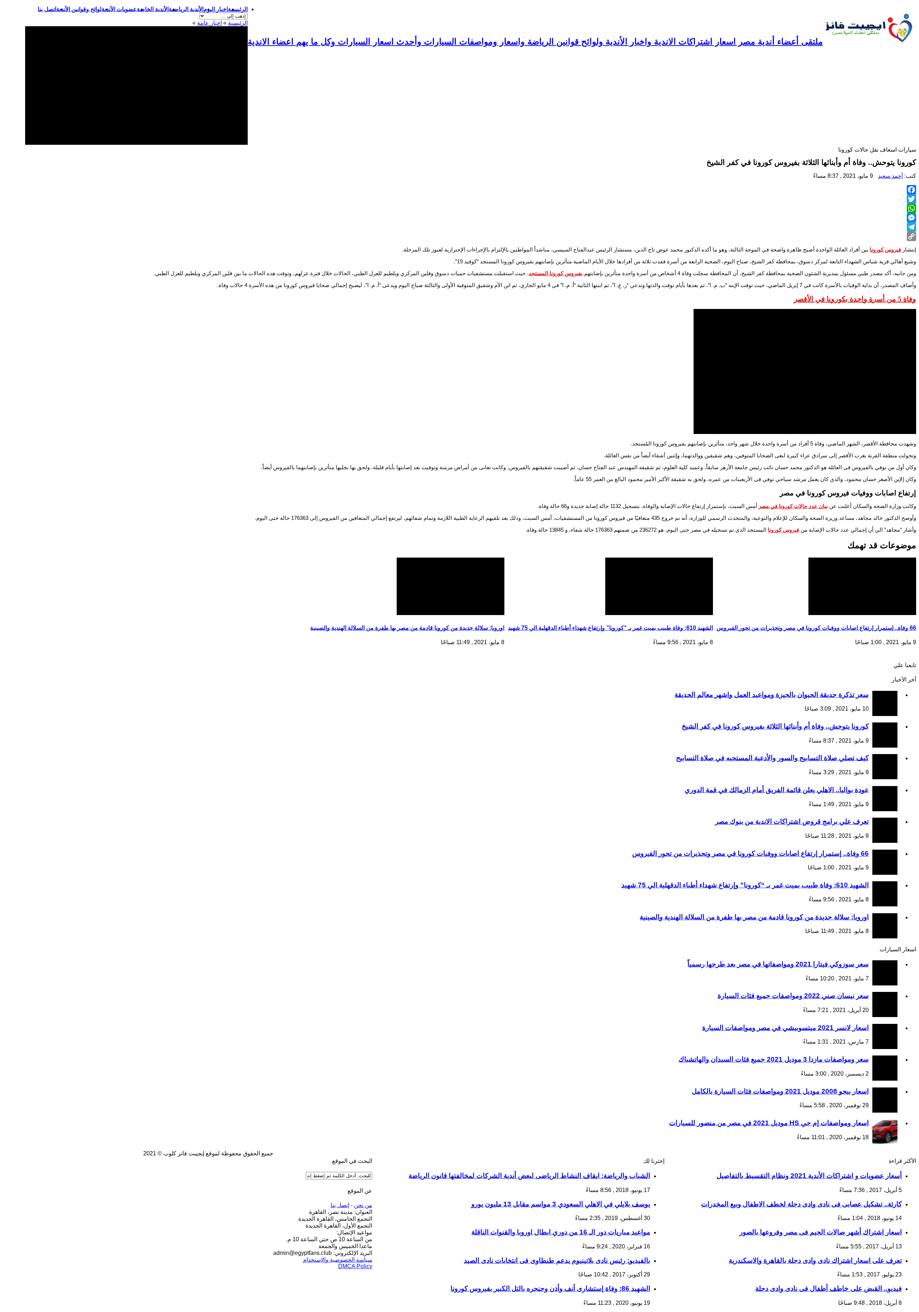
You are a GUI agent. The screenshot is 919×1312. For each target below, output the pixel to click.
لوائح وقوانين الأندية (79, 9)
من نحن (363, 1205)
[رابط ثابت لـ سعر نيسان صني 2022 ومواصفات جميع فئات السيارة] (884, 1015)
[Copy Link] (459, 236)
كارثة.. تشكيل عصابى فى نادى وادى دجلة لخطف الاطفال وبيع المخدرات (801, 1204)
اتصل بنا (47, 9)
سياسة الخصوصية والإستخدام (337, 1260)
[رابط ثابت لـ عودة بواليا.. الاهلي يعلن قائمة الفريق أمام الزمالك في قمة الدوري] (884, 809)
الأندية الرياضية (186, 9)
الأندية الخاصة (153, 9)
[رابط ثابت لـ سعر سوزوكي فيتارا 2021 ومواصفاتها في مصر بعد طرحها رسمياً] (884, 983)
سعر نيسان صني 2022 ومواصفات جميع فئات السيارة (793, 995)
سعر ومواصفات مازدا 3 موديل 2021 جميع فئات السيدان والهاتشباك (773, 1059)
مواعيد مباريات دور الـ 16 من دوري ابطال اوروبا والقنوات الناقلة (560, 1232)
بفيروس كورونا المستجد (556, 273)
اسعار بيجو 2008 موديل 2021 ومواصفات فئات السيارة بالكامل (780, 1091)
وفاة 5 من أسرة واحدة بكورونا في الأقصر (855, 299)
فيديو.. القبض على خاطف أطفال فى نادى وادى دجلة (828, 1288)
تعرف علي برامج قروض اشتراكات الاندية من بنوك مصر (792, 821)
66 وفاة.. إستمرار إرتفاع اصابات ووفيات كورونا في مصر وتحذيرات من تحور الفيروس (816, 628)
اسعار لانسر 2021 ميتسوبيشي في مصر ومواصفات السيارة (785, 1027)
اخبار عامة (209, 23)
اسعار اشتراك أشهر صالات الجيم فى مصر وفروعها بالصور (821, 1232)
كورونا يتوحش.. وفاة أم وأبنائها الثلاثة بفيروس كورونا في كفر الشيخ (775, 726)
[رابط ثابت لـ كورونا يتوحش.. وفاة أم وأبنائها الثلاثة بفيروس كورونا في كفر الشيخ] (884, 746)
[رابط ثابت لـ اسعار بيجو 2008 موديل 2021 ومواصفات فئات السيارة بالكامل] (884, 1111)
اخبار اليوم (216, 9)
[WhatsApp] (459, 208)
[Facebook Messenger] (459, 217)
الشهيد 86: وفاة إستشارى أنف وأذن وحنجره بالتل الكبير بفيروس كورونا (550, 1288)
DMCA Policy (355, 1266)
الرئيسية (238, 9)
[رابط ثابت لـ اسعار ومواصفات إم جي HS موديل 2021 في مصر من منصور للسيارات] (884, 1142)
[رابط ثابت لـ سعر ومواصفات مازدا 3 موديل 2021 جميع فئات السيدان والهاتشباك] (884, 1079)
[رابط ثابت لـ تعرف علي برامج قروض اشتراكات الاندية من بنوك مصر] (884, 841)
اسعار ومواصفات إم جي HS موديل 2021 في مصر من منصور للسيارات (769, 1123)
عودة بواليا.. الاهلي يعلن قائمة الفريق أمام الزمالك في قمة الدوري (777, 790)
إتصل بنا (340, 1205)
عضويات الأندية (119, 9)
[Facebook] (459, 189)
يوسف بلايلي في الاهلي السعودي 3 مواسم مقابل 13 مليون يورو (560, 1204)
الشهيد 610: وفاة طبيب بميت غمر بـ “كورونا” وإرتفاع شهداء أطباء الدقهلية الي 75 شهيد (610, 628)
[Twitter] (459, 199)
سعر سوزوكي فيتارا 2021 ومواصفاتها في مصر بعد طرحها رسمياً (778, 964)
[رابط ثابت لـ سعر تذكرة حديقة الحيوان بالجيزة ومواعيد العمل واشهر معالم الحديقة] (884, 714)
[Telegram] (459, 227)
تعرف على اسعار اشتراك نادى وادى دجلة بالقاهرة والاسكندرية (815, 1260)
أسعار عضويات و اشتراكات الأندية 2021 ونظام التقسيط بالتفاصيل (809, 1175)
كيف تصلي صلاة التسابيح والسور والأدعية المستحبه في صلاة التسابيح (772, 758)
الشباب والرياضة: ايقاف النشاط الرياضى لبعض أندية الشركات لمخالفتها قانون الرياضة (529, 1175)
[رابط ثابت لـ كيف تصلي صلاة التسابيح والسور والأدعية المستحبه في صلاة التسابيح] (884, 777)
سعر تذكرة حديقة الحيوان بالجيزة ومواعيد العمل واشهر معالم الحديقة (772, 694)
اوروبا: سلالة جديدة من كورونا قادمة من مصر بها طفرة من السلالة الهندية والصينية (407, 628)
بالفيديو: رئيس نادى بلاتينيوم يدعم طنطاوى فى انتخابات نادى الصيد (557, 1260)
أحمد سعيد (890, 176)
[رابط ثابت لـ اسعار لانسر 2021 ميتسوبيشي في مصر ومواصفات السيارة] (884, 1047)
